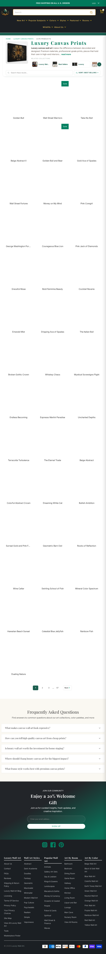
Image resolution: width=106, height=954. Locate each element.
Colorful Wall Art (91, 881)
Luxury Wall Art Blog (12, 891)
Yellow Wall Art (91, 925)
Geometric (28, 883)
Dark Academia (30, 868)
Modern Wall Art (31, 898)
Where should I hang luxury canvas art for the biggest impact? (37, 758)
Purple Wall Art (91, 910)
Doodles (27, 873)
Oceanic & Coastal (52, 901)
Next (66, 688)
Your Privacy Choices (9, 911)
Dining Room (69, 873)
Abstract (27, 864)
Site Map (8, 918)
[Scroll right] (99, 64)
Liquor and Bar (70, 902)
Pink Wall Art (90, 905)
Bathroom (68, 864)
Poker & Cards (50, 910)
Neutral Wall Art (91, 896)
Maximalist (28, 888)
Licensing (8, 896)
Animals (47, 867)
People (47, 906)
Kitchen (67, 893)
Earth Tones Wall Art (93, 886)
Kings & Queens (51, 881)
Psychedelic (29, 907)
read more (66, 54)
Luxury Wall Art (17, 946)
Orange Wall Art (91, 901)
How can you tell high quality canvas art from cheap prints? (35, 738)
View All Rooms (70, 922)
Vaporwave (29, 922)
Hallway (67, 883)
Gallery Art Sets (50, 872)
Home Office (69, 888)
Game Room (69, 878)
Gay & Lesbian (50, 876)
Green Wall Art (91, 891)
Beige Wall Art (90, 864)
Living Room (69, 898)
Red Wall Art (90, 920)
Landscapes (49, 886)
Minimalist (28, 893)
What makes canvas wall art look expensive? (27, 727)
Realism (27, 912)
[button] (22, 20)
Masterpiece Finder (12, 935)
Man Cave (68, 912)
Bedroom (68, 868)
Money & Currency (52, 896)
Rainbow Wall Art (92, 915)
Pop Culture (29, 902)
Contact (7, 868)
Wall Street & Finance (49, 921)
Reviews (7, 878)
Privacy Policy (10, 905)
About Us (8, 864)
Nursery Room (70, 917)
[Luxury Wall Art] (5, 12)
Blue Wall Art (90, 876)
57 (57, 688)
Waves (47, 928)
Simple (27, 917)
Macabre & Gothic (51, 891)
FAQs (6, 873)
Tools (6, 931)
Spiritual (47, 915)
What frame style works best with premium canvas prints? (35, 768)
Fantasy (27, 878)
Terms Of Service (11, 901)
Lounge (67, 907)
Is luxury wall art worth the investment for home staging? (34, 748)
